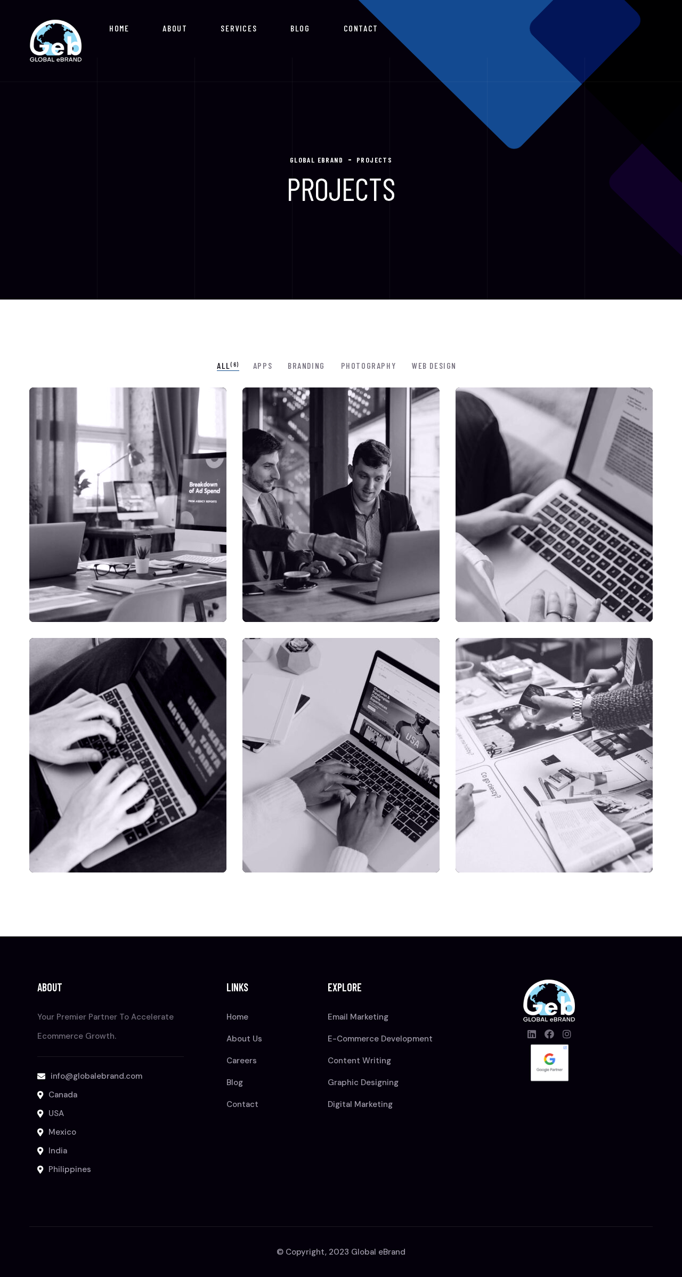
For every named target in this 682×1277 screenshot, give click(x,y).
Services (239, 28)
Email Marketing (358, 1017)
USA (56, 1113)
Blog (300, 28)
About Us (244, 1038)
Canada (62, 1094)
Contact (361, 28)
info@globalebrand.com (96, 1076)
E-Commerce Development (380, 1038)
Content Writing (359, 1060)
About (175, 28)
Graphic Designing (363, 1082)
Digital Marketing (360, 1104)
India (57, 1150)
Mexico (62, 1132)
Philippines (69, 1169)
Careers (241, 1060)
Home (119, 28)
